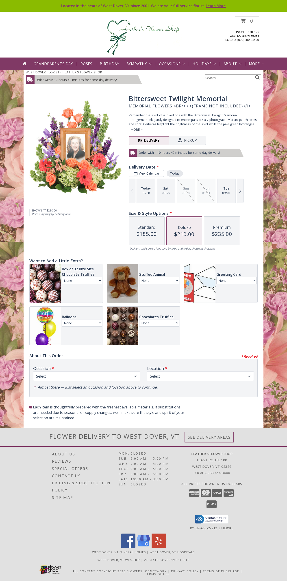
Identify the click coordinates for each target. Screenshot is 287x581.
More (254, 63)
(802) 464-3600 (248, 40)
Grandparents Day (53, 63)
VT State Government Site (166, 560)
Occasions (170, 63)
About (230, 63)
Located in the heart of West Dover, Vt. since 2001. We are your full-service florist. (143, 5)
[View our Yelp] (159, 547)
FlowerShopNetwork (147, 571)
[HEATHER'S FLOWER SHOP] (144, 37)
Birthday (109, 63)
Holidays (202, 63)
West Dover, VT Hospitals (172, 552)
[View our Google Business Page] (143, 547)
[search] (257, 77)
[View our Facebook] (128, 547)
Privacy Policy (185, 571)
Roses (86, 63)
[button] (247, 21)
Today (174, 173)
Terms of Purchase (221, 571)
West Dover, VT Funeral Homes (119, 552)
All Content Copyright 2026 (99, 571)
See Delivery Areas (209, 437)
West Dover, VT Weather (119, 560)
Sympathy (137, 63)
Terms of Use (157, 574)
